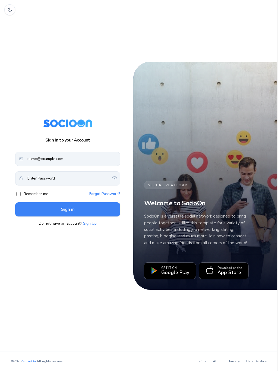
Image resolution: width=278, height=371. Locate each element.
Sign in (68, 209)
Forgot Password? (104, 193)
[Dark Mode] (9, 9)
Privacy (234, 361)
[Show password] (114, 178)
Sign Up (90, 223)
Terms (201, 361)
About (218, 361)
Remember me (36, 193)
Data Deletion (256, 361)
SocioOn (29, 361)
